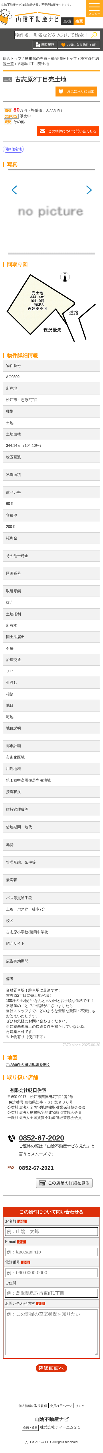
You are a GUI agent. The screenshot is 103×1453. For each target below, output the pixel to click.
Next (88, 214)
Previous (14, 214)
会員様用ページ (61, 1405)
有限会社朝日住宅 (28, 1090)
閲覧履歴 (47, 44)
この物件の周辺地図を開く (28, 1064)
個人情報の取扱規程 (33, 1405)
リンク (80, 1405)
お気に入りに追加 (80, 91)
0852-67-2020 (41, 1138)
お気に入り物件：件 (82, 44)
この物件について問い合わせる (72, 131)
